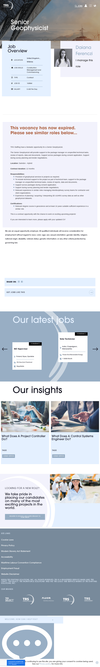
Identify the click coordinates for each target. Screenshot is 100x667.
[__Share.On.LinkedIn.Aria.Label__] (19, 282)
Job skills (18, 68)
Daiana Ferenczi (84, 51)
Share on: (11, 282)
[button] (97, 663)
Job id (17, 83)
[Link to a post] (25, 416)
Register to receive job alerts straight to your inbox (25, 517)
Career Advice (8, 456)
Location (18, 60)
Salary (17, 89)
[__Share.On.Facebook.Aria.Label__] (22, 282)
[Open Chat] (27, 645)
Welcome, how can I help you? (21, 619)
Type (16, 78)
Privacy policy (45, 664)
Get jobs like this (16, 292)
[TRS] (8, 5)
